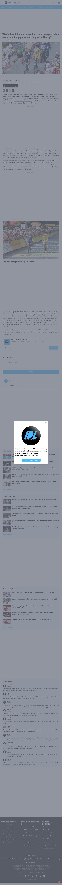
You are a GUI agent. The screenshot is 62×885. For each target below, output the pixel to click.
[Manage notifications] (59, 882)
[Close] (46, 423)
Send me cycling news (31, 460)
